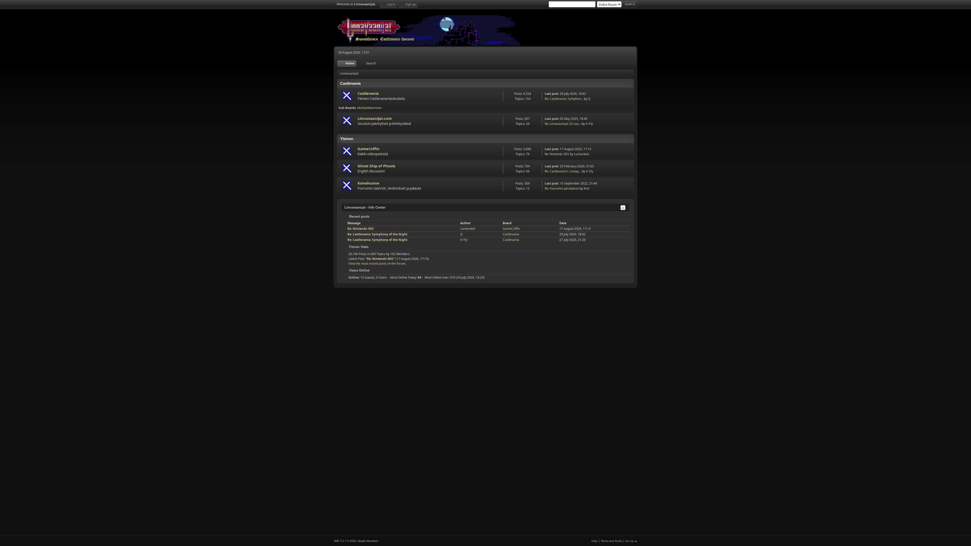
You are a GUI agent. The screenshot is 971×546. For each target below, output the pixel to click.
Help (594, 541)
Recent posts (358, 216)
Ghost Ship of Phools (376, 165)
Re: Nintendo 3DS (557, 154)
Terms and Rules (611, 541)
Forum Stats (358, 247)
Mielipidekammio (369, 108)
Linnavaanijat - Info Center (365, 207)
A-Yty (589, 124)
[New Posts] (347, 96)
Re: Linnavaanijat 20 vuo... (563, 124)
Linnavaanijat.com (375, 118)
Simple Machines (368, 540)
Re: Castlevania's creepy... (563, 171)
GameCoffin (369, 148)
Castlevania (368, 93)
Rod (586, 188)
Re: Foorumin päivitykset (562, 188)
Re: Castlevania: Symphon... (564, 99)
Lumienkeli (581, 154)
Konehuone (368, 183)
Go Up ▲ (631, 541)
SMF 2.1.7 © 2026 (345, 540)
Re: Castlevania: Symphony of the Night (377, 234)
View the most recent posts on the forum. (377, 263)
